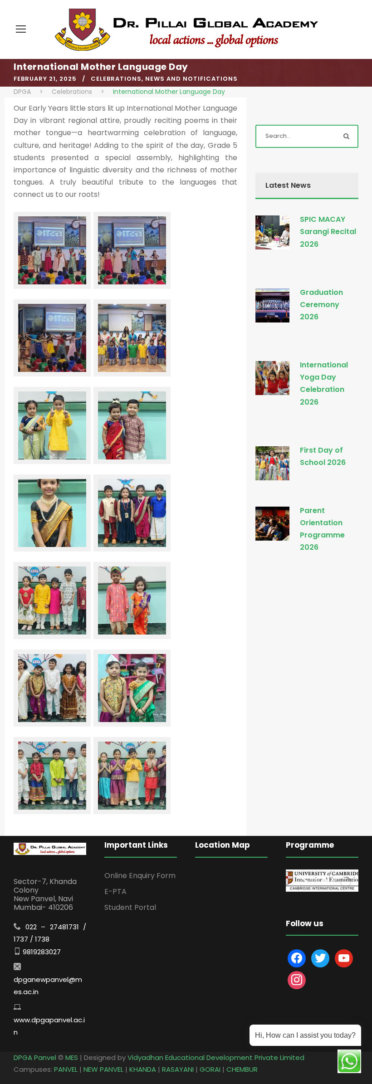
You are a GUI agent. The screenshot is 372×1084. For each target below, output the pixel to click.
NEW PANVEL (103, 1069)
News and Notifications (191, 78)
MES (71, 1057)
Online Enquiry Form (140, 875)
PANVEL (66, 1069)
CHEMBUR (242, 1069)
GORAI (210, 1069)
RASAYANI (178, 1069)
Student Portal (130, 907)
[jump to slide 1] (314, 881)
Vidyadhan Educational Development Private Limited (215, 1057)
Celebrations (116, 78)
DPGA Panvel (35, 1057)
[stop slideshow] (333, 881)
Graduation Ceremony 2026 (321, 304)
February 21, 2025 (45, 78)
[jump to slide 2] (324, 881)
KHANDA (142, 1069)
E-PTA (115, 891)
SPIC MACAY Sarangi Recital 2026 (328, 231)
